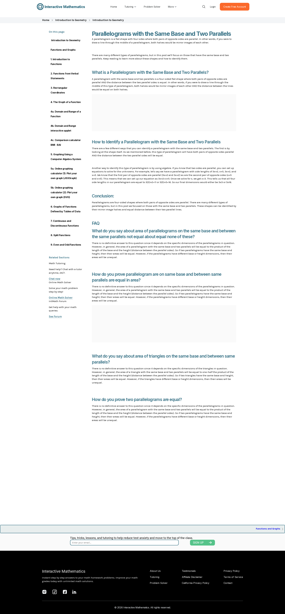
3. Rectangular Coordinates (59, 90)
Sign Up (198, 542)
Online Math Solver (61, 297)
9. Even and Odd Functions (66, 244)
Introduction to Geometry (71, 20)
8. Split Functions (60, 235)
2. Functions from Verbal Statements (64, 76)
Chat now (54, 278)
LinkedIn (74, 591)
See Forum (55, 316)
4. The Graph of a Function (66, 102)
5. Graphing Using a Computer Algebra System (66, 157)
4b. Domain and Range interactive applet (63, 128)
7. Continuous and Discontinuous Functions (65, 223)
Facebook (64, 591)
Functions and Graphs (63, 49)
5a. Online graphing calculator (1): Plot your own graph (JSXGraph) (64, 173)
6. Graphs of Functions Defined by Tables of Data (65, 209)
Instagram (44, 591)
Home (45, 20)
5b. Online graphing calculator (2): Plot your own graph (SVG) (64, 192)
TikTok (55, 592)
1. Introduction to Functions (60, 62)
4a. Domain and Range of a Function (66, 114)
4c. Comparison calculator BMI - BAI (66, 142)
